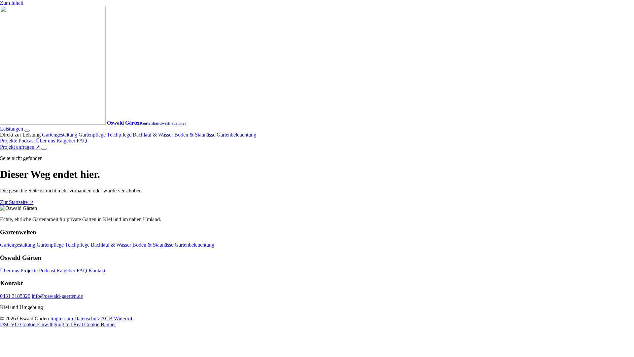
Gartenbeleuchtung (236, 135)
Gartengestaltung (59, 135)
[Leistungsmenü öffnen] (27, 131)
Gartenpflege (92, 135)
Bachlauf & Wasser (153, 135)
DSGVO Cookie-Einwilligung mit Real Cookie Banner (58, 324)
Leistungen (11, 129)
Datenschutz (87, 318)
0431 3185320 (15, 296)
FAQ (82, 140)
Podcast (26, 140)
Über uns (45, 140)
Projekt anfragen (20, 147)
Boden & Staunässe (194, 135)
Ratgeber (65, 140)
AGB (107, 318)
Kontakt (96, 270)
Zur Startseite (16, 202)
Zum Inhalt (11, 3)
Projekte (8, 140)
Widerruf (123, 318)
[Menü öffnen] (44, 149)
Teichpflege (119, 135)
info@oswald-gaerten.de (57, 296)
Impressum (61, 318)
